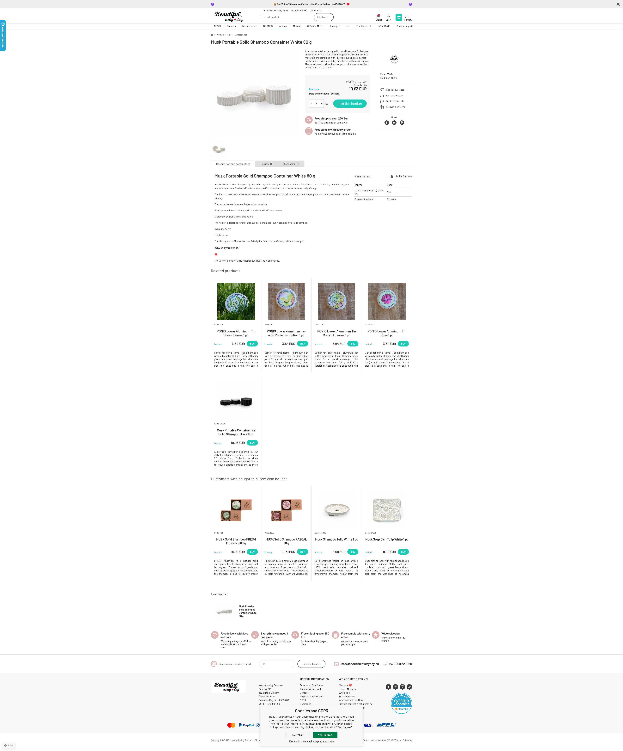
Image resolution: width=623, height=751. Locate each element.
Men (348, 26)
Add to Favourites (395, 89)
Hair (229, 34)
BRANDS (268, 26)
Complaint (305, 703)
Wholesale (344, 692)
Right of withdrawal (310, 688)
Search (324, 17)
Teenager (335, 26)
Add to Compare (394, 95)
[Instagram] (402, 687)
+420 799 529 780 (299, 10)
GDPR (303, 700)
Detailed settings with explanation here (311, 741)
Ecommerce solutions (374, 740)
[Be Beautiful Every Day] (212, 35)
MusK (394, 77)
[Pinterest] (395, 687)
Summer (231, 26)
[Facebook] (388, 687)
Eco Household (364, 26)
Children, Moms (315, 26)
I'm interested (249, 26)
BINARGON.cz (394, 740)
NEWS (217, 26)
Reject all (297, 735)
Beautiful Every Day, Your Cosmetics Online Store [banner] (230, 15)
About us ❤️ (345, 685)
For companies (347, 696)
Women (283, 26)
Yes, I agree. (325, 735)
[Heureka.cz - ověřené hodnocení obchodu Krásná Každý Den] (401, 712)
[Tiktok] (409, 687)
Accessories (241, 34)
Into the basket (350, 103)
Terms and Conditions (311, 685)
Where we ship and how (351, 700)
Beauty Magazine (405, 26)
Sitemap (407, 740)
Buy (252, 343)
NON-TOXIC (384, 26)
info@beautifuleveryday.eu (276, 10)
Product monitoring (395, 106)
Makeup (297, 26)
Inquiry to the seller (395, 101)
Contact (304, 692)
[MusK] (394, 67)
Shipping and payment (312, 696)
